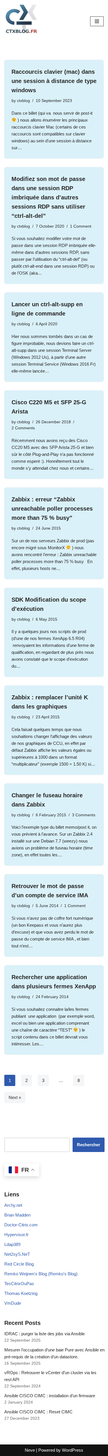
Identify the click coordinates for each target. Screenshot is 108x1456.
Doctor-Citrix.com (21, 1224)
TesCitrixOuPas (19, 1283)
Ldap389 (12, 1244)
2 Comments (23, 428)
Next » (15, 1097)
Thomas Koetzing (20, 1293)
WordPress (72, 1450)
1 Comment (80, 226)
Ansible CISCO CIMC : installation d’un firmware (49, 1395)
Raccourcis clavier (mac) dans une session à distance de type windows (54, 81)
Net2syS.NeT (17, 1254)
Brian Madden (17, 1215)
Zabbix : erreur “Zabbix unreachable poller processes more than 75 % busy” (52, 508)
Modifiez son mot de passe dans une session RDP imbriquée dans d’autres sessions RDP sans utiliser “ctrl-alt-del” (48, 197)
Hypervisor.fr (16, 1234)
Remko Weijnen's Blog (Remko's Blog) (40, 1273)
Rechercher (88, 1144)
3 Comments (83, 815)
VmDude (12, 1303)
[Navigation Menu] (97, 21)
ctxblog (23, 101)
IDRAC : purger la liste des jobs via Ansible (44, 1333)
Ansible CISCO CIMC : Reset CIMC (38, 1411)
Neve (30, 1450)
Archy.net (13, 1205)
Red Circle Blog (19, 1264)
